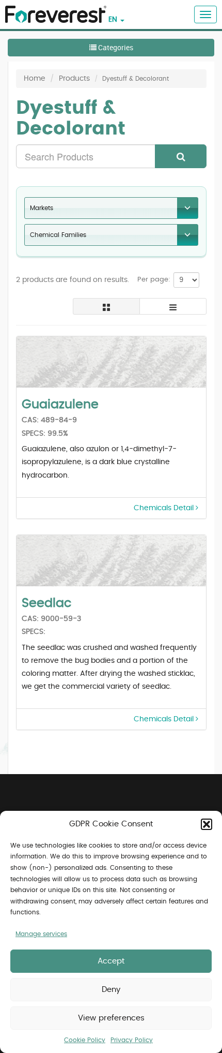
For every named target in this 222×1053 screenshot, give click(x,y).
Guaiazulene (60, 404)
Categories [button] (115, 47)
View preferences (111, 1018)
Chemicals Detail (165, 508)
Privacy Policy (131, 1040)
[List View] (173, 306)
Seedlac (46, 603)
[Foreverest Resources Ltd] (53, 8)
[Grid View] (106, 306)
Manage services (41, 934)
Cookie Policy (84, 1040)
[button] (206, 824)
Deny (111, 989)
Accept (111, 961)
